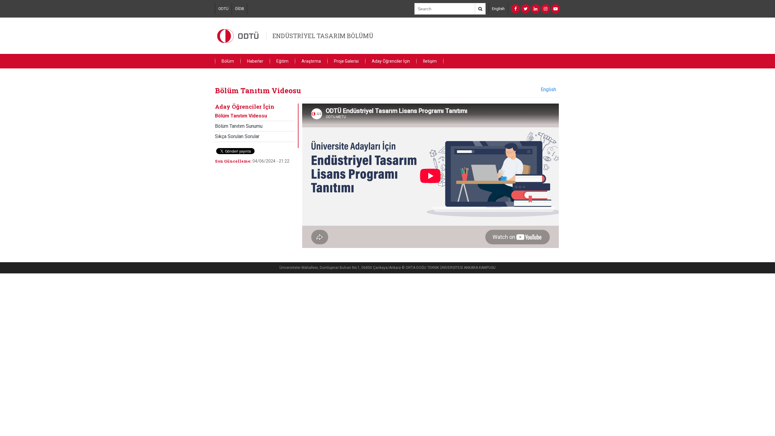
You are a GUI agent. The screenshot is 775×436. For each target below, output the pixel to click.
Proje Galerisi (346, 61)
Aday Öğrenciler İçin (391, 61)
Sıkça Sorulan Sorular (237, 136)
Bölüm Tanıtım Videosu (241, 116)
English (498, 8)
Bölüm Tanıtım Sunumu (238, 126)
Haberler (255, 61)
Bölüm (228, 61)
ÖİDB (239, 8)
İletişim (430, 61)
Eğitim (282, 61)
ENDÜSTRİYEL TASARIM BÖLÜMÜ (322, 36)
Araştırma (311, 61)
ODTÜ (223, 8)
